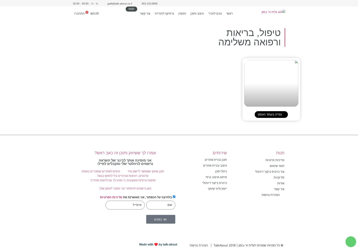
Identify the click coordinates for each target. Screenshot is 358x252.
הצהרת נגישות (199, 245)
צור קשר (145, 13)
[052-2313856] (351, 241)
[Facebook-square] (283, 3)
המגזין (182, 13)
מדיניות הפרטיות (111, 197)
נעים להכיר (215, 13)
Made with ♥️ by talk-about (158, 244)
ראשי (229, 13)
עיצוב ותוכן (197, 13)
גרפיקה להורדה (164, 13)
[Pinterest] (270, 3)
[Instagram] (276, 3)
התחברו (79, 13)
